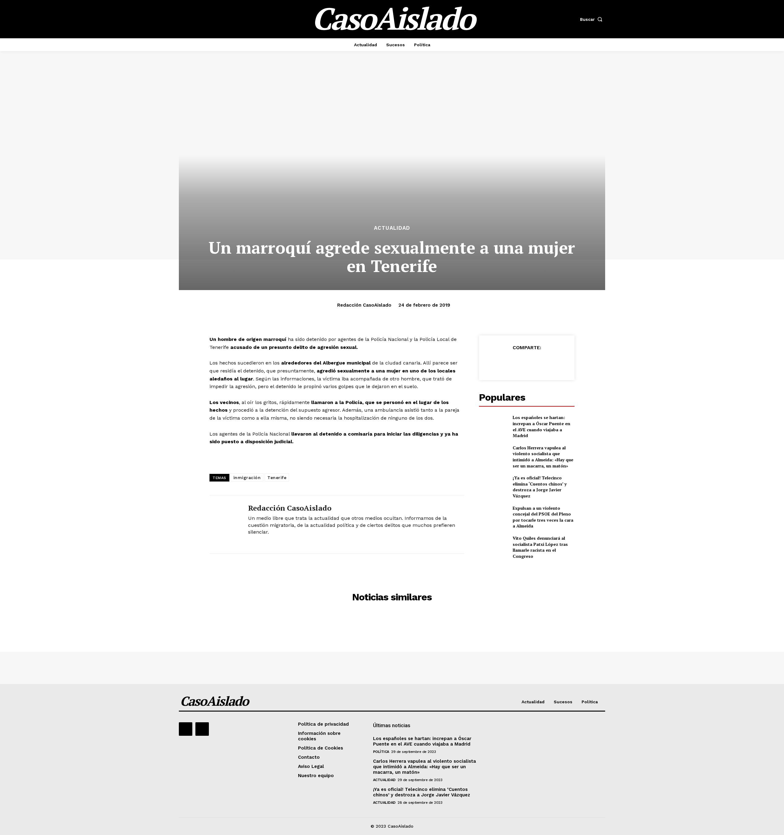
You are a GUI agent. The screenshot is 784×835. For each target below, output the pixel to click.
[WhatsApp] (540, 363)
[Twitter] (512, 363)
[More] (554, 363)
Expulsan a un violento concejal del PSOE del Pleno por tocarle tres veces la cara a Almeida (543, 517)
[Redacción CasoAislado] (224, 524)
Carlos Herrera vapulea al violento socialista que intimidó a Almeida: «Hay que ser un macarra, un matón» (543, 457)
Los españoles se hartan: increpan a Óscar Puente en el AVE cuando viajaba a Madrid (541, 426)
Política (381, 752)
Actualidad (392, 228)
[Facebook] (498, 363)
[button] (592, 19)
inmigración (247, 477)
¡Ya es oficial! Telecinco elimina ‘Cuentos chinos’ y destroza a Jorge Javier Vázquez (540, 487)
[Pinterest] (526, 363)
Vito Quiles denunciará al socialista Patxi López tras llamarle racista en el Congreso (540, 547)
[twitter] (250, 542)
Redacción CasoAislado (364, 305)
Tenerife (276, 477)
